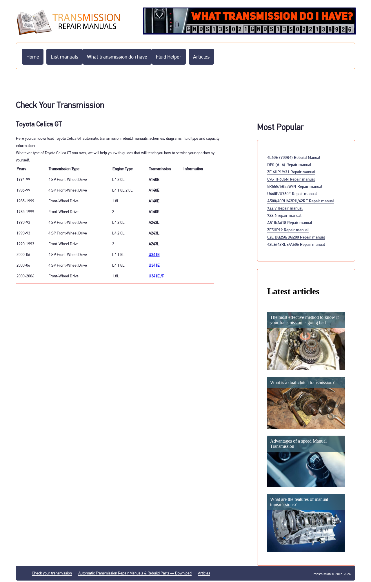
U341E (154, 254)
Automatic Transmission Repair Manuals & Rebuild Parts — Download (135, 573)
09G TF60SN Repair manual (291, 179)
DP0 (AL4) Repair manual (289, 164)
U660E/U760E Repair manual (292, 193)
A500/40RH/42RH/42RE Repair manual (300, 200)
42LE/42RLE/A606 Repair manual (296, 244)
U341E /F (156, 276)
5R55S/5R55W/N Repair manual (294, 186)
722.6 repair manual (284, 215)
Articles (201, 57)
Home (32, 57)
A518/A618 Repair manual (289, 222)
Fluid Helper (168, 57)
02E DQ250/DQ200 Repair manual (296, 236)
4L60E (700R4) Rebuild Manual (293, 157)
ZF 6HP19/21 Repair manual (291, 171)
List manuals (64, 57)
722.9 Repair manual (285, 207)
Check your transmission (52, 573)
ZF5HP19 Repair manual (288, 229)
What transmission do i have (117, 57)
